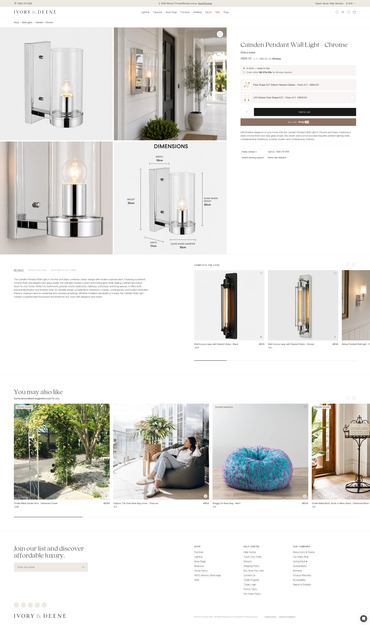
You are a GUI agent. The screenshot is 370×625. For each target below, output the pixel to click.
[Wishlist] (348, 12)
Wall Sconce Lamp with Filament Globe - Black (216, 344)
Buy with (298, 123)
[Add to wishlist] (261, 273)
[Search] (337, 12)
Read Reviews (205, 3)
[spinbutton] (246, 112)
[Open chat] (363, 618)
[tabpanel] (81, 291)
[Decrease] (241, 112)
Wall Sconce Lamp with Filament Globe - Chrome (291, 344)
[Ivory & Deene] (95, 615)
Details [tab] (19, 270)
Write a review (247, 52)
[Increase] (251, 112)
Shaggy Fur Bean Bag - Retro (226, 503)
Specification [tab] (37, 270)
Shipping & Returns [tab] (63, 270)
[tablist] (95, 270)
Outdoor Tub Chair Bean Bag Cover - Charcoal (135, 503)
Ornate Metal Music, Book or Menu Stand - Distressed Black (340, 503)
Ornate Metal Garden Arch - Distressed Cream (36, 503)
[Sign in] (343, 12)
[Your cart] (354, 12)
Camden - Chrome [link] (44, 22)
